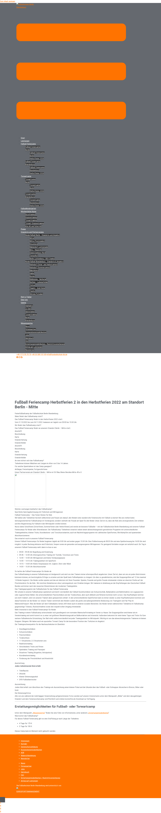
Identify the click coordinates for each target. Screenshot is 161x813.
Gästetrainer (30, 312)
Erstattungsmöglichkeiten (98, 713)
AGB (22, 753)
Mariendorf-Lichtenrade (39, 247)
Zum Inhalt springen (7, 1)
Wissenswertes (27, 323)
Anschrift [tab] (18, 431)
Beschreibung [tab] (20, 434)
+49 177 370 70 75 (23, 354)
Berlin (27, 317)
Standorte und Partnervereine (32, 232)
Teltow (32, 285)
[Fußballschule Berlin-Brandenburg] (27, 7)
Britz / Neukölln (36, 250)
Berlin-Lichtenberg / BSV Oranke (42, 259)
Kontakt (24, 744)
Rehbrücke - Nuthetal (38, 279)
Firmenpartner (30, 329)
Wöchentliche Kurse (28, 212)
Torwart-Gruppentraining (34, 223)
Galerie (23, 303)
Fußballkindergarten (28, 209)
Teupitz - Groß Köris (37, 288)
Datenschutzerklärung (29, 747)
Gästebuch (29, 338)
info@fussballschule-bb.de (57, 354)
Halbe (32, 273)
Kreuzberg (33, 244)
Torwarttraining (31, 220)
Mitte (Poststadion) (37, 241)
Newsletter (29, 350)
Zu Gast (28, 309)
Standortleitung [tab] (21, 440)
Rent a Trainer (26, 297)
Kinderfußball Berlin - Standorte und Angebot (42, 235)
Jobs (27, 335)
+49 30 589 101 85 (39, 354)
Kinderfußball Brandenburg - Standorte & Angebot (44, 262)
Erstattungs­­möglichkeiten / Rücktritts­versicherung (45, 344)
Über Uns (24, 300)
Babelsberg (34, 270)
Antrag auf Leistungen (33, 347)
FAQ (26, 341)
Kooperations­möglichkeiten (35, 332)
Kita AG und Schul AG (33, 226)
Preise (23, 229)
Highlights (29, 306)
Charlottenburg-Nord (38, 253)
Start (23, 138)
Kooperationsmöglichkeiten (31, 750)
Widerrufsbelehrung (28, 756)
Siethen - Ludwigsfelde (39, 282)
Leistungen (25, 141)
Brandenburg (30, 320)
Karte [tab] (17, 437)
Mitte (32, 238)
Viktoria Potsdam (36, 294)
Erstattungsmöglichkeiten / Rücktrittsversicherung (40, 778)
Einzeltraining (30, 214)
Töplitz (32, 291)
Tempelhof (34, 256)
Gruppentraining (31, 217)
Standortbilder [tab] (20, 443)
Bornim (32, 276)
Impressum (25, 741)
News (27, 326)
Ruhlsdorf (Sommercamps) (40, 267)
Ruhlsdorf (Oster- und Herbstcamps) (44, 264)
